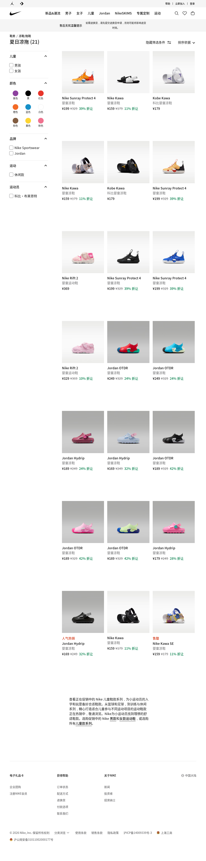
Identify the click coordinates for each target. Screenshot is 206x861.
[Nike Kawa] (128, 72)
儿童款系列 (84, 723)
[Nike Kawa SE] (174, 612)
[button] (29, 56)
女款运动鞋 (127, 718)
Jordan (104, 13)
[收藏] (184, 13)
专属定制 (143, 13)
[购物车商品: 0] (192, 13)
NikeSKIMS (123, 13)
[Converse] (21, 3)
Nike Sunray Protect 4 (83, 94)
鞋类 (12, 35)
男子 (68, 13)
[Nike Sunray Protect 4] (83, 72)
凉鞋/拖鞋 (25, 35)
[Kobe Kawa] (174, 72)
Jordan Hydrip (83, 454)
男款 (113, 718)
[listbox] (186, 42)
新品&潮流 (52, 13)
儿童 (91, 13)
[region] (26, 128)
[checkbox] (28, 65)
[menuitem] (171, 3)
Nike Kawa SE (174, 634)
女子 (79, 13)
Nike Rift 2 (83, 364)
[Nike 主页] (16, 13)
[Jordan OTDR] (128, 342)
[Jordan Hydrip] (83, 432)
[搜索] (176, 13)
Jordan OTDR (128, 364)
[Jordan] (12, 3)
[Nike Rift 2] (83, 252)
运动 (157, 13)
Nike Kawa (128, 94)
